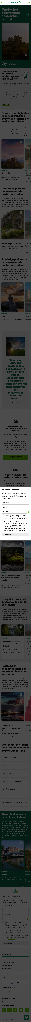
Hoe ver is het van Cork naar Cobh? (12, 796)
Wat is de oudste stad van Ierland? (12, 781)
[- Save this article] (27, 14)
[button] (28, 490)
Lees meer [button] (5, 104)
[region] (15, 162)
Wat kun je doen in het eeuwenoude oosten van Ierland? (12, 766)
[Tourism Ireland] (16, 2)
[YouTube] (21, 1010)
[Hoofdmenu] (2, 2)
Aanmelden (7, 534)
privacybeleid (24, 530)
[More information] (26, 55)
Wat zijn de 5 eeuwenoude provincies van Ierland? (10, 788)
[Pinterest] (15, 1010)
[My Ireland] (25, 2)
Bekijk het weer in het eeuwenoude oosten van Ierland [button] (15, 457)
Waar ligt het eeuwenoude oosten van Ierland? (12, 758)
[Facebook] (4, 1010)
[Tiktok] (27, 1010)
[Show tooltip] (28, 512)
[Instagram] (9, 1010)
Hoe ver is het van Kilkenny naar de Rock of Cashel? (12, 803)
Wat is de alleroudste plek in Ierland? (10, 774)
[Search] (29, 2)
